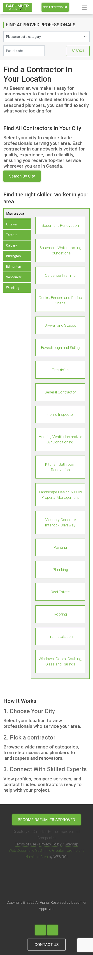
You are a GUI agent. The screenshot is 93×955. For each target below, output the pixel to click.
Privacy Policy (50, 844)
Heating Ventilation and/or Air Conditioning (60, 439)
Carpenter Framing (60, 275)
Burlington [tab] (13, 256)
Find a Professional (55, 7)
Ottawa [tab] (11, 224)
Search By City (22, 176)
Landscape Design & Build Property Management (60, 495)
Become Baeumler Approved (46, 819)
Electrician (60, 370)
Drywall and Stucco (60, 325)
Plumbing (60, 569)
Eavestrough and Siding (60, 347)
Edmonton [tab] (13, 266)
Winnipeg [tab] (12, 288)
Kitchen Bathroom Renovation (60, 467)
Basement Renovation (60, 225)
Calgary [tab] (11, 245)
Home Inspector (60, 414)
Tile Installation (60, 636)
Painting (60, 547)
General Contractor (60, 392)
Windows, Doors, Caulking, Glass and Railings (60, 661)
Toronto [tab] (11, 235)
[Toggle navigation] (84, 7)
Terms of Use (25, 844)
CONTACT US (47, 944)
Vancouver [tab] (13, 277)
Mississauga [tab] (15, 213)
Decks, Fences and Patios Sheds (60, 300)
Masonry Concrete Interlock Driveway (60, 522)
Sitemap (71, 844)
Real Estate (60, 592)
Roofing (60, 614)
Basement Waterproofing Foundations (60, 250)
